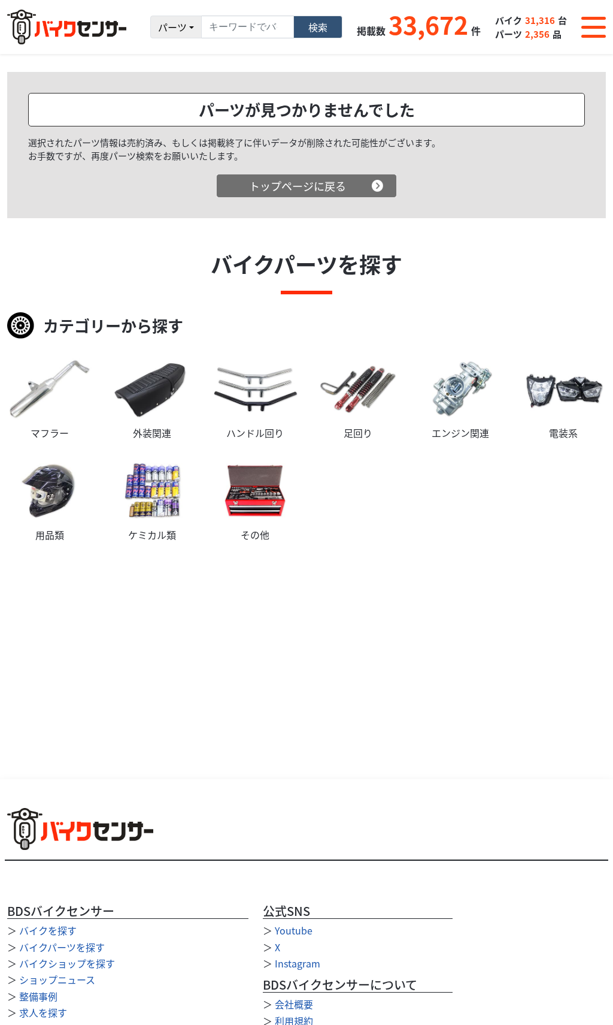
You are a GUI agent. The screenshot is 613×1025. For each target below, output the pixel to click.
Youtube (293, 930)
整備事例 (38, 996)
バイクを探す (48, 930)
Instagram (297, 963)
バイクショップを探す (67, 963)
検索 (317, 27)
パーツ (172, 27)
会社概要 (294, 1004)
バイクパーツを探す (62, 947)
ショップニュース (57, 979)
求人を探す (43, 1012)
